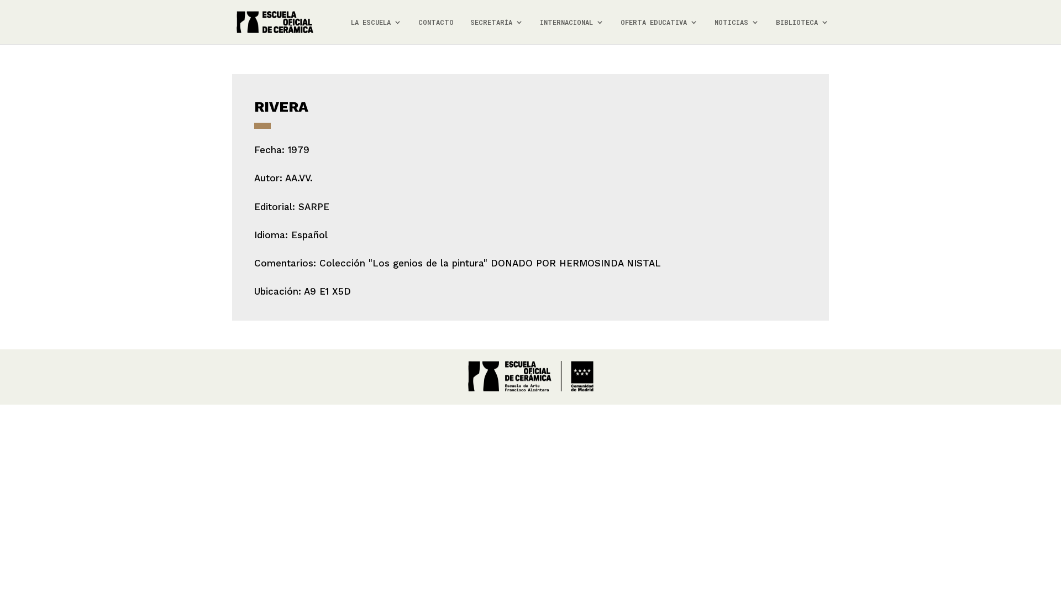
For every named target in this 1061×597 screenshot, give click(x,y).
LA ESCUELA (371, 22)
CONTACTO (436, 22)
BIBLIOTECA (797, 22)
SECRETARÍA (491, 22)
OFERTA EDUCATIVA (654, 22)
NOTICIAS (731, 22)
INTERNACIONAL (566, 22)
